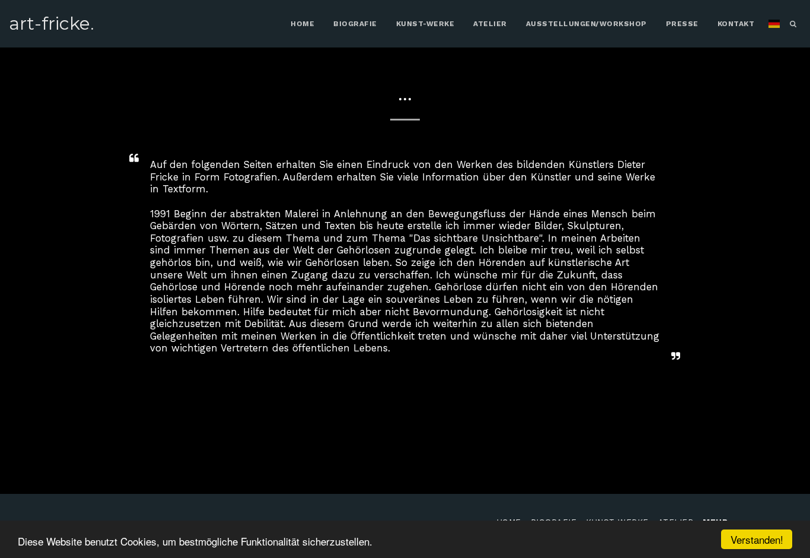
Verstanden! (757, 539)
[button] (793, 23)
